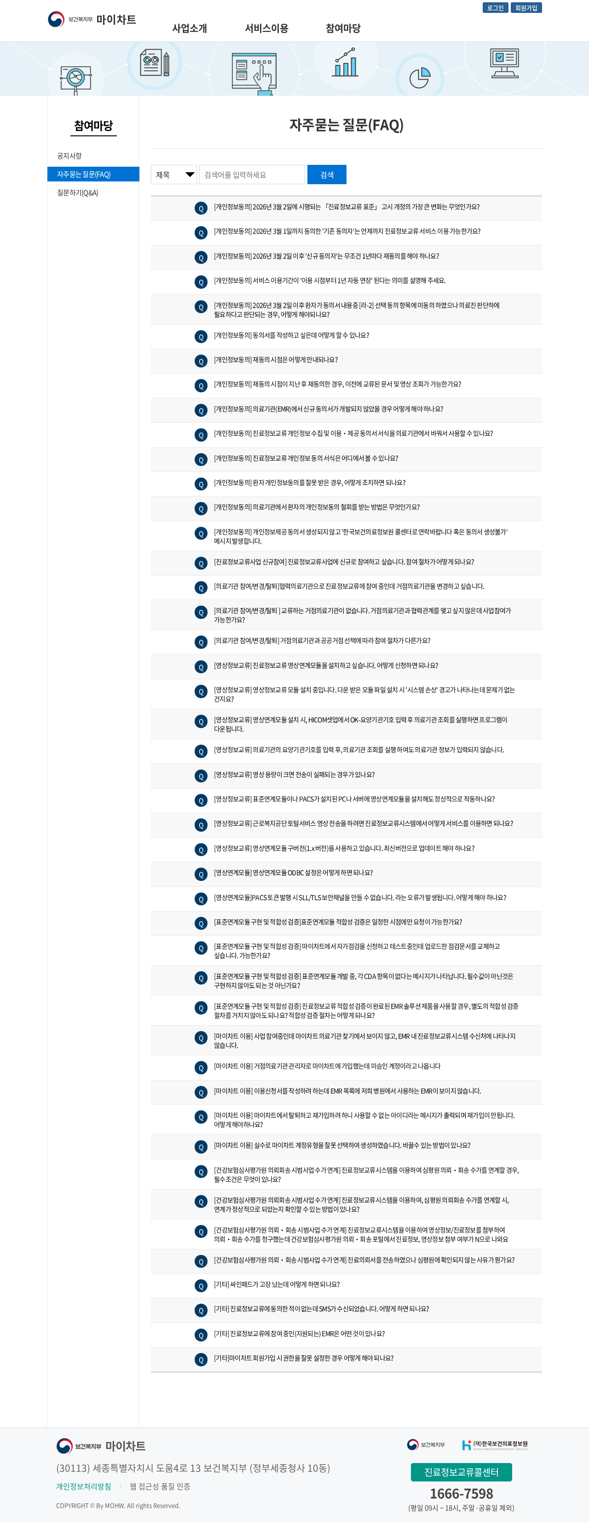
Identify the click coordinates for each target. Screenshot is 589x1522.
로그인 (495, 7)
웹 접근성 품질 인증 (160, 1486)
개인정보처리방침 (83, 1486)
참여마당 (343, 28)
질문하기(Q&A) (77, 192)
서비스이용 (267, 28)
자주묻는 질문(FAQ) (83, 174)
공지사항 (69, 156)
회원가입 (526, 7)
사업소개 (189, 28)
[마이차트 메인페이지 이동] (91, 17)
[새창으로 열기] (425, 1443)
